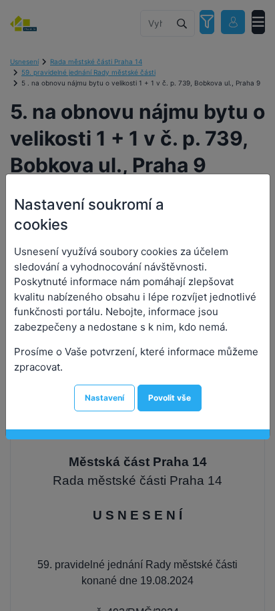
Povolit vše (169, 398)
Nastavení (104, 398)
